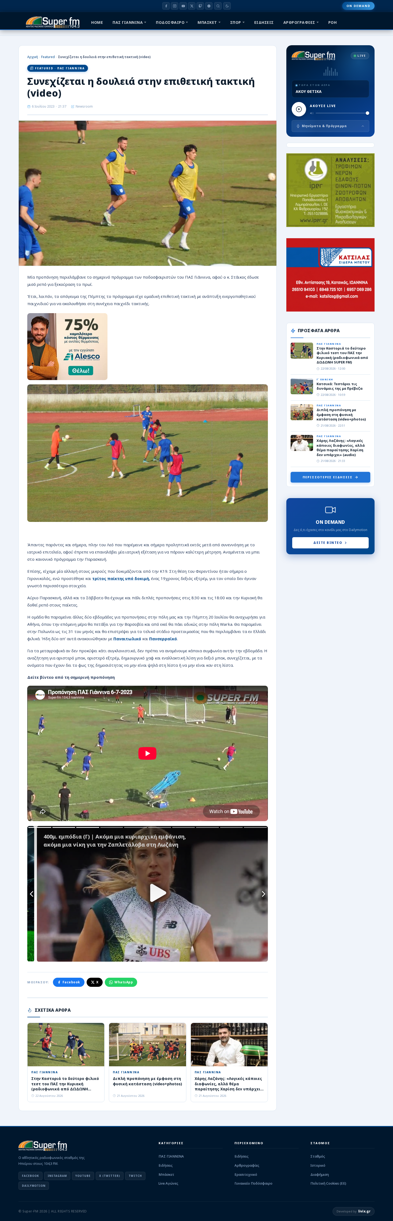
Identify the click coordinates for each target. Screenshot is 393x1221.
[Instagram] (174, 6)
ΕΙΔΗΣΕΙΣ (264, 22)
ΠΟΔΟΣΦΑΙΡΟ (170, 22)
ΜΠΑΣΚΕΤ (207, 22)
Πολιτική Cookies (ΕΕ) (328, 1183)
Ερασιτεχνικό (245, 1174)
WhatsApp (123, 982)
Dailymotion (33, 1186)
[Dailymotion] (209, 6)
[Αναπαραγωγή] (299, 109)
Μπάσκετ (166, 1174)
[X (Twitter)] (191, 6)
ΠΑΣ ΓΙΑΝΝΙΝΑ (128, 22)
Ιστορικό (317, 1165)
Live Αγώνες (168, 1183)
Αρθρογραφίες (246, 1165)
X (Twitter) (109, 1176)
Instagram (57, 1176)
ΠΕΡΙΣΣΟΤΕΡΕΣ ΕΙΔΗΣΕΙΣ (328, 477)
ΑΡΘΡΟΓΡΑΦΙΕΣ (299, 22)
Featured (48, 57)
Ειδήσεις (166, 1165)
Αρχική (32, 57)
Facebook (71, 982)
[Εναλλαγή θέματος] (227, 6)
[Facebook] (166, 6)
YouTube (83, 1176)
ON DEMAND (358, 6)
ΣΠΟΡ (235, 22)
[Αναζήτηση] (218, 6)
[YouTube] (183, 6)
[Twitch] (200, 6)
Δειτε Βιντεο (327, 542)
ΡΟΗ (332, 22)
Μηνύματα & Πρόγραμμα (324, 126)
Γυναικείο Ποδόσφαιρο (253, 1183)
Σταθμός (317, 1156)
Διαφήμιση (319, 1174)
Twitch (135, 1176)
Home (97, 22)
